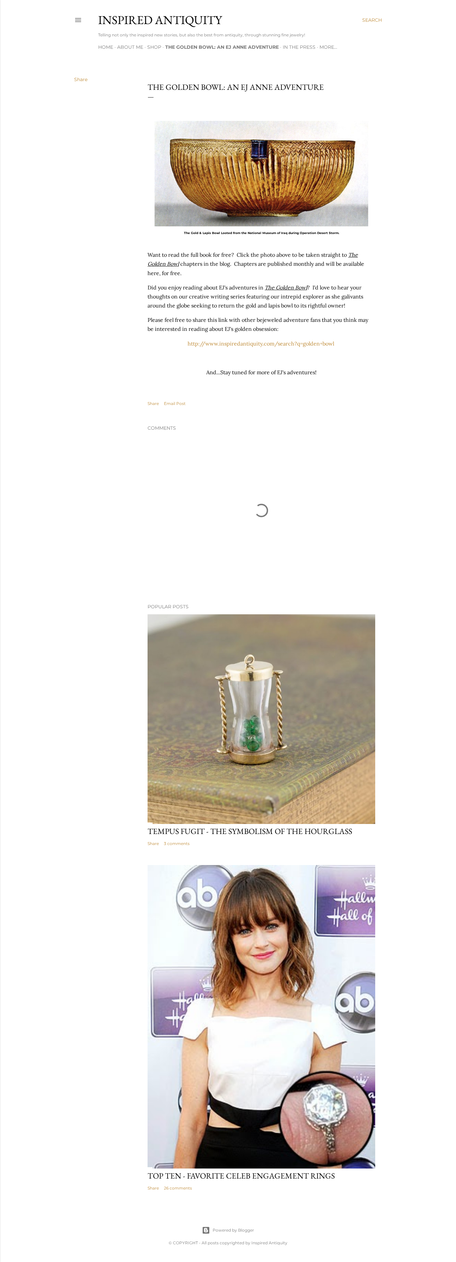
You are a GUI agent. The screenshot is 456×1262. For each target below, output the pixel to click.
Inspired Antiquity (160, 20)
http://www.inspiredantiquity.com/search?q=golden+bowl (261, 343)
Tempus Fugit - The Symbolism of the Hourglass (250, 831)
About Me (130, 47)
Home (105, 47)
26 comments (178, 1188)
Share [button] (80, 79)
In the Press (299, 47)
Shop (154, 47)
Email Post (175, 403)
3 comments (177, 843)
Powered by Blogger (233, 1230)
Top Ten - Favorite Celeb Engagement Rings (241, 1176)
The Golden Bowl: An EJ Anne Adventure (222, 47)
